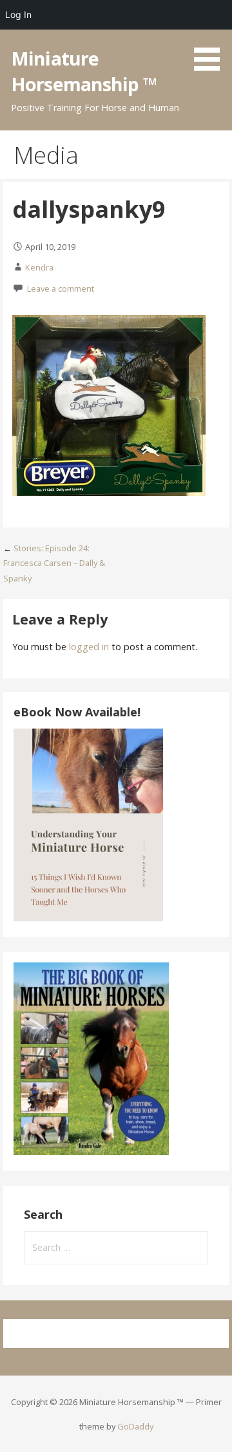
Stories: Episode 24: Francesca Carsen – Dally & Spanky (54, 563)
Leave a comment (60, 288)
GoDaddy (135, 1426)
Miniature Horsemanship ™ (84, 71)
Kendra (39, 267)
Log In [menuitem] (18, 14)
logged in (89, 647)
